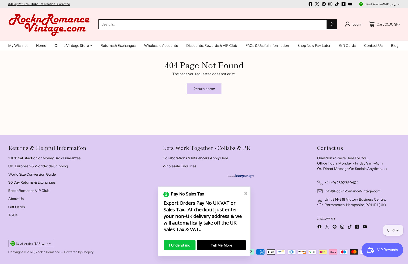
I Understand (179, 245)
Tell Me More (221, 245)
